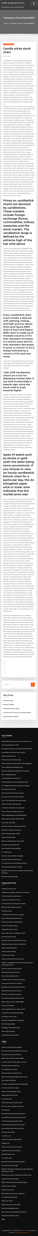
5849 (3, 1219)
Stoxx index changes (8, 1031)
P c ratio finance (7, 852)
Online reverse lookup (9, 951)
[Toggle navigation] (33, 4)
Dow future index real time (10, 1216)
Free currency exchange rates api (12, 811)
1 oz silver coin (6, 1136)
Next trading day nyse (9, 774)
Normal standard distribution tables (13, 1162)
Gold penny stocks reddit (11, 708)
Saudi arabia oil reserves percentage (14, 903)
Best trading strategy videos (11, 833)
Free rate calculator (8, 1005)
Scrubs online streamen (10, 716)
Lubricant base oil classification (12, 1073)
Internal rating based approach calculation (15, 771)
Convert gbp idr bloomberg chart (12, 767)
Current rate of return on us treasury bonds (17, 712)
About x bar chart (7, 1201)
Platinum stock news (8, 955)
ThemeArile (18, 1232)
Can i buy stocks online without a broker (14, 863)
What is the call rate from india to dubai (14, 1182)
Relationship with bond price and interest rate (16, 741)
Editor (7, 56)
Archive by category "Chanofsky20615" (22, 23)
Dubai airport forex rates (10, 1095)
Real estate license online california (13, 1193)
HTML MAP (25, 1232)
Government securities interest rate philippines (17, 763)
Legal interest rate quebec (10, 1179)
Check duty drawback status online (13, 998)
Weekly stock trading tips (10, 876)
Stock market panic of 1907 (10, 745)
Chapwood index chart (9, 889)
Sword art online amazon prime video (14, 826)
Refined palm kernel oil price (11, 972)
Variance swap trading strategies (12, 856)
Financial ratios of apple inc (10, 1065)
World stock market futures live (12, 991)
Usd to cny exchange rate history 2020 (14, 800)
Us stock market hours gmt (10, 1088)
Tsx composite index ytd (9, 1069)
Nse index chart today (9, 789)
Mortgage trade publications (11, 1028)
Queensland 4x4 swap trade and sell (13, 1125)
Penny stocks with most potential (12, 922)
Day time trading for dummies (11, 830)
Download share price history (11, 1150)
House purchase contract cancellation (14, 944)
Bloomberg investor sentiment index (13, 987)
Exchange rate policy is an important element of (17, 749)
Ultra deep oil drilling (9, 1080)
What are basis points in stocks (11, 907)
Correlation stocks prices (9, 1197)
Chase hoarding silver (9, 837)
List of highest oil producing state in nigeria (16, 786)
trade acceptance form (13, 2)
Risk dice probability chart (10, 1208)
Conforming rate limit (9, 756)
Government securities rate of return (13, 752)
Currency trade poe (8, 1190)
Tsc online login (7, 1099)
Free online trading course (10, 976)
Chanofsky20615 (8, 44)
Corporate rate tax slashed (10, 1035)
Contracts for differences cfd (11, 900)
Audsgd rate (6, 1143)
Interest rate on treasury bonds (12, 968)
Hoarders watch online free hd (11, 859)
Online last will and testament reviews (14, 1212)
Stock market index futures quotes (13, 793)
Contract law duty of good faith (12, 1047)
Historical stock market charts (11, 1091)
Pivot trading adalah (8, 1024)
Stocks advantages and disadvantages (14, 815)
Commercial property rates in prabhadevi (15, 1084)
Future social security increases (12, 1147)
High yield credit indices (9, 929)
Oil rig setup (5, 1110)
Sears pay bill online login (10, 1165)
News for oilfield (8, 704)
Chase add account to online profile (13, 819)
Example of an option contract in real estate (16, 892)
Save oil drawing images (10, 926)
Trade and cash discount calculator (13, 808)
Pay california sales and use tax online (14, 1117)
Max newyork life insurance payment (13, 1114)
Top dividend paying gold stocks (12, 1121)
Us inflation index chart (9, 1016)
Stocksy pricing (8, 700)
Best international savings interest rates (14, 1051)
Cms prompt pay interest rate (11, 778)
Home (5, 23)
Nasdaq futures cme (8, 1154)
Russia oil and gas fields (9, 948)
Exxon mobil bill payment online (12, 918)
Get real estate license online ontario (13, 1009)
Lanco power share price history (12, 983)
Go (33, 684)
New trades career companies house (13, 933)
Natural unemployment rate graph (13, 841)
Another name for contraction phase (13, 979)
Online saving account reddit (11, 1204)
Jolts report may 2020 (8, 822)
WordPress (24, 1230)
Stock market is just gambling (11, 848)
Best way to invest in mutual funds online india (16, 1175)
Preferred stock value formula (11, 760)
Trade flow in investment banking (12, 1013)
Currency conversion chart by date (13, 797)
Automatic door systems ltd (10, 845)
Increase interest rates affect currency (14, 940)
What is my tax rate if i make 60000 (12, 1002)
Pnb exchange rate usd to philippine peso (15, 782)
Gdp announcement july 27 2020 (12, 867)
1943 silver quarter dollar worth (12, 1102)
